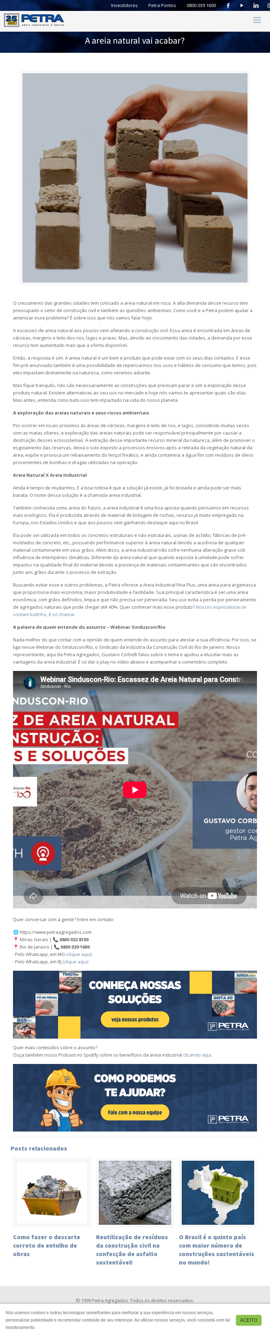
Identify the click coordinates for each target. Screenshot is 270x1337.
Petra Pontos (162, 5)
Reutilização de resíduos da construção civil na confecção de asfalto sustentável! (132, 1249)
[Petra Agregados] (34, 19)
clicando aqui (197, 1055)
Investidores (124, 5)
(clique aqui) (79, 954)
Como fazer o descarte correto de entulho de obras (46, 1245)
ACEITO (248, 1320)
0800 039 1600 (201, 5)
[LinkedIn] (256, 5)
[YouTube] (242, 5)
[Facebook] (228, 5)
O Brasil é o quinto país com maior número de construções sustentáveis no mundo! (216, 1249)
